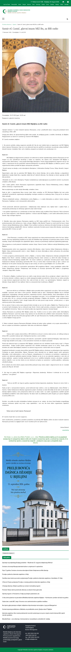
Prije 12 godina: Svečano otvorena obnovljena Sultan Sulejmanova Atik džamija (25, 570)
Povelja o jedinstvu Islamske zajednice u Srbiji (15, 574)
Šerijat (24, 4)
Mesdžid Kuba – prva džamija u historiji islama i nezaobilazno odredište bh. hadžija (26, 619)
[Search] (67, 19)
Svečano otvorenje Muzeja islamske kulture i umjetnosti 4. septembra (22, 566)
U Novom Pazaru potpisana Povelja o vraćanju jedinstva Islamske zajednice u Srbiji (26, 582)
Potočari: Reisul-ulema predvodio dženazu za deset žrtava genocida (22, 590)
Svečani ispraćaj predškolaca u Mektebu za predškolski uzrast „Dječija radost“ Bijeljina (27, 609)
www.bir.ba (65, 430)
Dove (47, 4)
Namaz (29, 4)
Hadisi (43, 4)
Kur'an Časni (7, 4)
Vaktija (57, 4)
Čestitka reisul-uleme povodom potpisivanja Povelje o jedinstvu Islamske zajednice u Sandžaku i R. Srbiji (32, 578)
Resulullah (14, 4)
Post (33, 4)
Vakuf (61, 4)
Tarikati (52, 4)
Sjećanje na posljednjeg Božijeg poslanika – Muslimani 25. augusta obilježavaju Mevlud (27, 562)
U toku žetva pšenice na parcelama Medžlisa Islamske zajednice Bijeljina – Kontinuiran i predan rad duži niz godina (35, 597)
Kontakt (66, 4)
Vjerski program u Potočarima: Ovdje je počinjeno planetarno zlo (20, 593)
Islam (19, 4)
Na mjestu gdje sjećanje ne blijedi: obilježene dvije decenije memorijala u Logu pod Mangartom (29, 605)
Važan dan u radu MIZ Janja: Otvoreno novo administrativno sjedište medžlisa (24, 601)
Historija (38, 4)
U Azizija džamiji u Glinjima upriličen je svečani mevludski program (21, 586)
